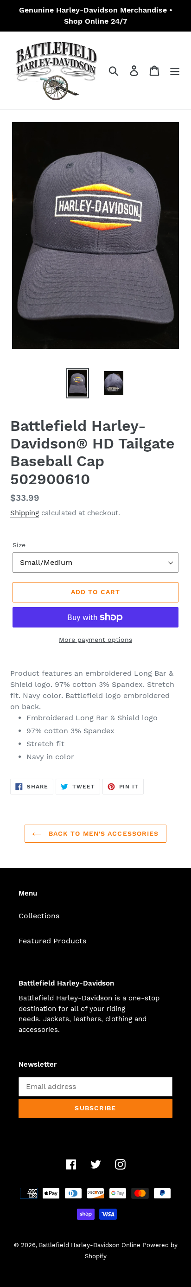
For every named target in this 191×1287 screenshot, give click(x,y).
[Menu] (175, 70)
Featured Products (52, 940)
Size (19, 545)
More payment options (95, 639)
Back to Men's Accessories (102, 833)
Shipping (24, 513)
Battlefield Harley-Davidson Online (89, 1245)
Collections (39, 915)
